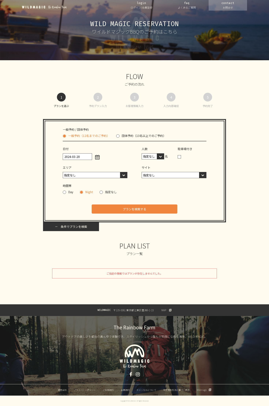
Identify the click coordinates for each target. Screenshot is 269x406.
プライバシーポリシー (85, 389)
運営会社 (62, 389)
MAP (163, 310)
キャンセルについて (146, 389)
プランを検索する (134, 209)
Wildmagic (202, 389)
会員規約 (125, 389)
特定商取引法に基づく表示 (176, 389)
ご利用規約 (108, 389)
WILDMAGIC (44, 7)
